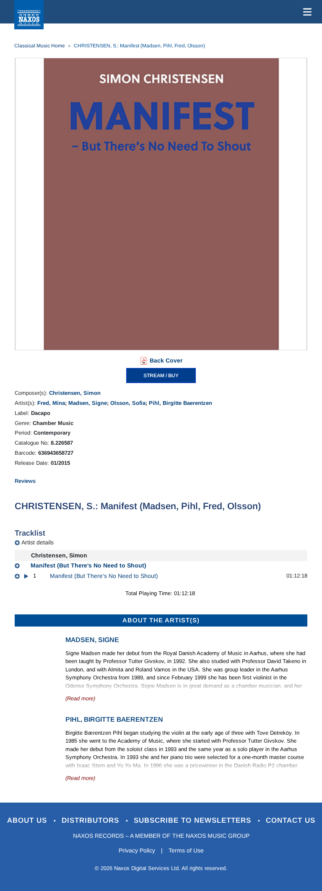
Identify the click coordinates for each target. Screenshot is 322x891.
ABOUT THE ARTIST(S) (161, 620)
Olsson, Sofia (127, 403)
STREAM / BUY (161, 375)
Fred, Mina (51, 403)
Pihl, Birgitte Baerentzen (180, 403)
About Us (28, 820)
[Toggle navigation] (305, 12)
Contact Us (290, 820)
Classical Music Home (39, 46)
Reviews (25, 481)
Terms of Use (186, 850)
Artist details (37, 542)
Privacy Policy (137, 850)
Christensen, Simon (75, 393)
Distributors (92, 820)
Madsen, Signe (87, 403)
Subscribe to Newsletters (194, 820)
